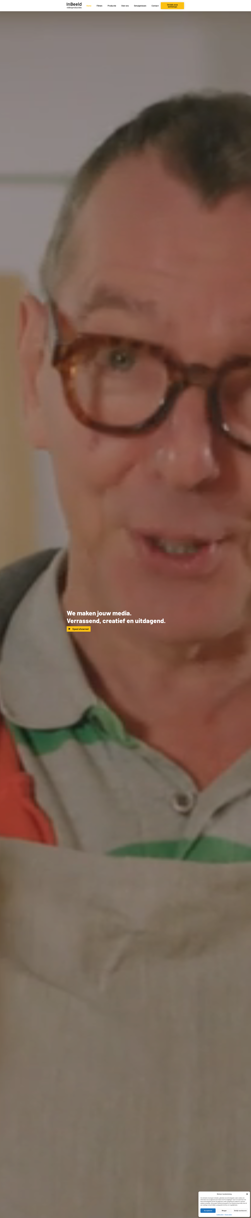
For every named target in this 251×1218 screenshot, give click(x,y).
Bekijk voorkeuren (240, 1211)
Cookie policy (220, 1214)
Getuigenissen (140, 6)
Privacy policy (228, 1214)
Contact (155, 6)
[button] (247, 1194)
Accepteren (208, 1211)
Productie (112, 6)
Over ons (125, 6)
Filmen (99, 6)
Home (88, 6)
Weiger (224, 1211)
